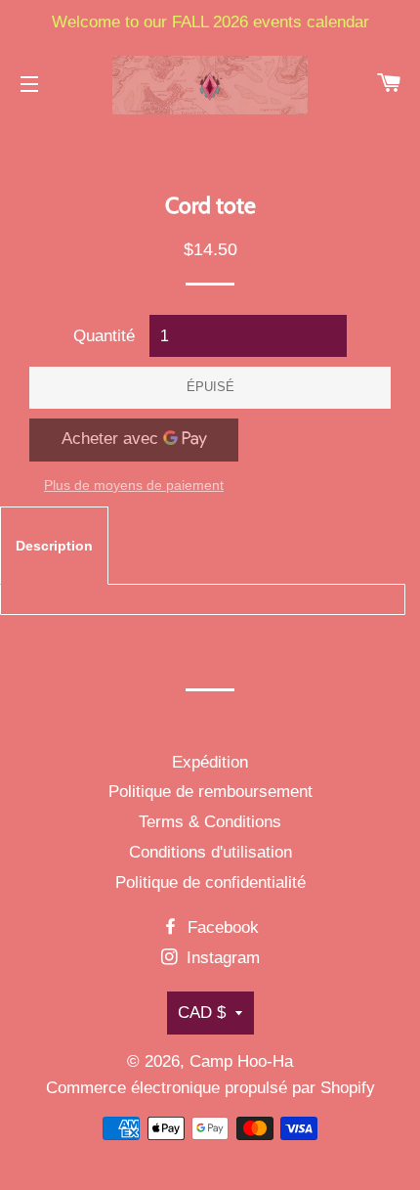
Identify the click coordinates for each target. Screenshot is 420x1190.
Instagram (221, 957)
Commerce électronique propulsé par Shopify (210, 1088)
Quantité (104, 336)
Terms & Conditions (210, 822)
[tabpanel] (202, 599)
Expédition (210, 762)
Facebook (221, 927)
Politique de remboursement (210, 791)
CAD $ (202, 1012)
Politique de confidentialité (210, 882)
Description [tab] (54, 545)
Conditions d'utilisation (210, 852)
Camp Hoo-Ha (241, 1061)
